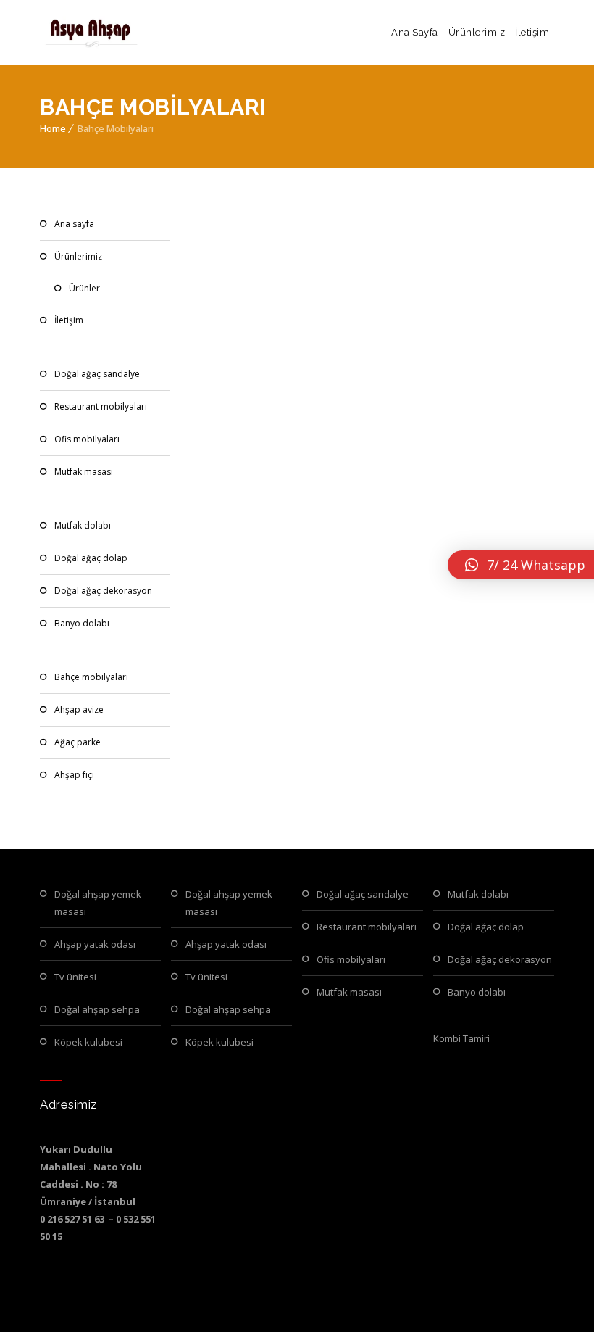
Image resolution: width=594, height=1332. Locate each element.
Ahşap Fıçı (74, 775)
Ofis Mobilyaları (87, 439)
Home (53, 128)
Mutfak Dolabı (82, 525)
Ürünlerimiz (477, 32)
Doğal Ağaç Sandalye (97, 374)
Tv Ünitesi (75, 976)
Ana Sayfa (414, 32)
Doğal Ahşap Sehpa (97, 1009)
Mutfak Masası (83, 472)
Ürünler (84, 288)
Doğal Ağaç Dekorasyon (103, 590)
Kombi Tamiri (461, 1038)
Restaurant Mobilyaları (100, 406)
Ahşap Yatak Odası (94, 944)
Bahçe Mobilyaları (91, 677)
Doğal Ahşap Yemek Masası (97, 903)
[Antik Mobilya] (90, 32)
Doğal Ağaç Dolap (90, 558)
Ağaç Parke (77, 742)
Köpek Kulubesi (88, 1041)
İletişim (532, 32)
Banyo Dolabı (81, 623)
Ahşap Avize (79, 709)
